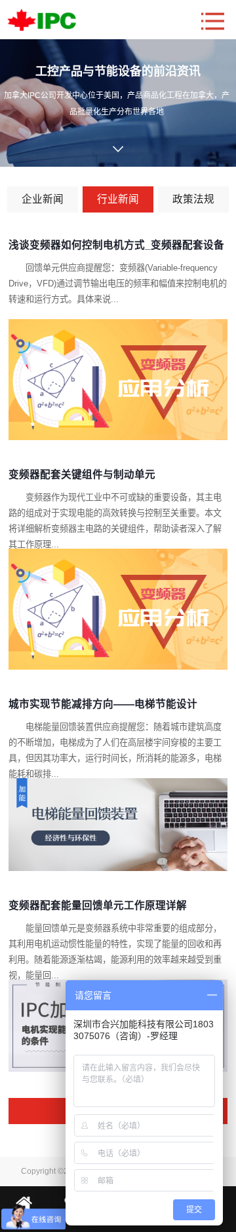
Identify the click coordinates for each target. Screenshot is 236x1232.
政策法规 (193, 199)
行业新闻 (118, 199)
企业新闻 (43, 199)
